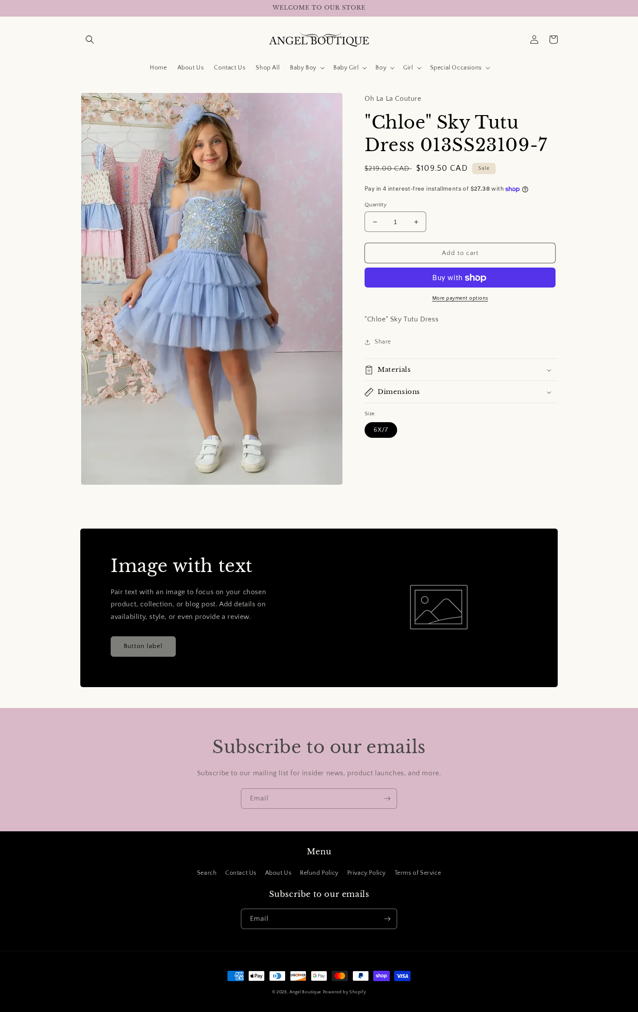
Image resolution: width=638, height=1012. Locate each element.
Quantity (376, 205)
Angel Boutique (305, 992)
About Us (278, 873)
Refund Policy (319, 873)
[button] (89, 39)
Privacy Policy (366, 873)
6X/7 (381, 430)
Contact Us (241, 873)
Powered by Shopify (344, 992)
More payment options (460, 298)
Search (207, 873)
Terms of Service (418, 873)
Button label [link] (143, 646)
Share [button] (383, 341)
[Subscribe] (387, 798)
